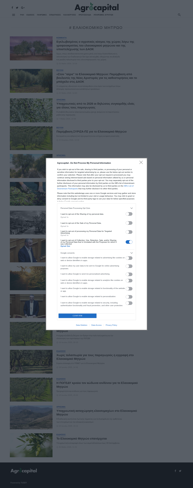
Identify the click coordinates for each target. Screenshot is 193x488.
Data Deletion (81, 325)
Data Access (96, 325)
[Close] (141, 163)
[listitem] (96, 208)
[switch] (129, 214)
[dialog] (96, 244)
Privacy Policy (111, 325)
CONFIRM (77, 316)
